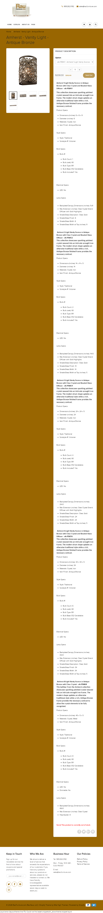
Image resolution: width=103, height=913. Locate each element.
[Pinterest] (20, 884)
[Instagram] (8, 889)
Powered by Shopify (77, 905)
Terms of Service (83, 864)
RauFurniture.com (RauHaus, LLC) (25, 905)
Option (58, 58)
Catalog (16, 24)
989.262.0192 (69, 6)
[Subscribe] (23, 876)
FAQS (33, 24)
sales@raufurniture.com (88, 6)
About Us (25, 24)
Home (9, 24)
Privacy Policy (82, 862)
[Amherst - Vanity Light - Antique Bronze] (28, 70)
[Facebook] (14, 884)
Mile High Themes (61, 905)
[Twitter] (8, 884)
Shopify (42, 905)
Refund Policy (82, 859)
